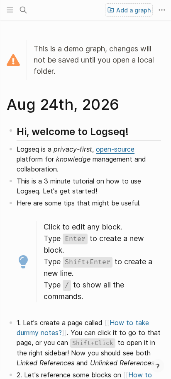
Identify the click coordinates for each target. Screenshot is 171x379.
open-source (115, 149)
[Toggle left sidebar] (10, 10)
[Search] (23, 10)
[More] (162, 10)
